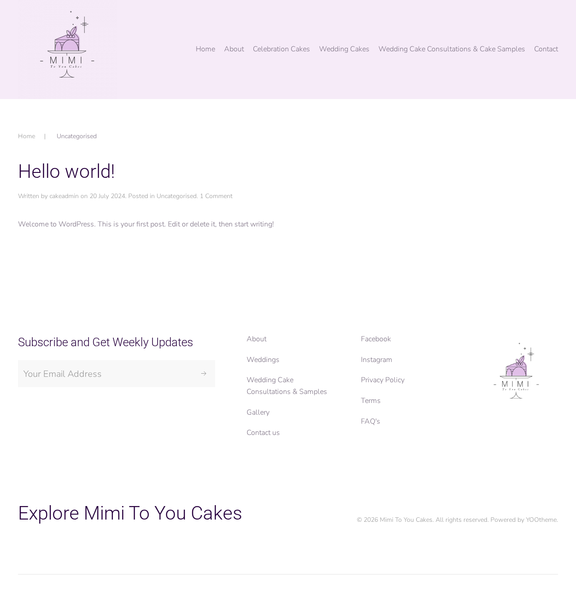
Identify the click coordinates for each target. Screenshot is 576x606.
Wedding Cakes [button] (344, 49)
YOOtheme (541, 520)
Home (205, 49)
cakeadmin (64, 196)
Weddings (263, 360)
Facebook (376, 339)
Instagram (376, 360)
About (256, 339)
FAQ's (370, 421)
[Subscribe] (204, 373)
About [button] (234, 49)
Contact (546, 49)
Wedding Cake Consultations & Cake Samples (451, 49)
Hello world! (66, 171)
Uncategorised (177, 196)
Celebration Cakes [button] (281, 49)
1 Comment (216, 196)
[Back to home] (67, 49)
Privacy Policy (383, 380)
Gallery (258, 412)
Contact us (263, 433)
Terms (371, 401)
